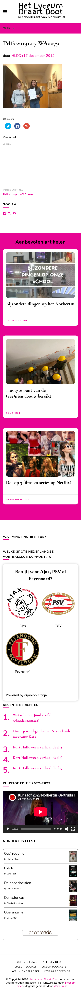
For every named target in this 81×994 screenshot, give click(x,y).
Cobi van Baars (13, 888)
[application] (40, 812)
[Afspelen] (8, 829)
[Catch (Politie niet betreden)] (73, 876)
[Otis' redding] (73, 861)
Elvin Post (11, 873)
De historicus (14, 897)
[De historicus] (73, 905)
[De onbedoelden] (73, 891)
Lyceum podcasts (53, 966)
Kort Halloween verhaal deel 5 (37, 768)
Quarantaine (13, 912)
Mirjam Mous (13, 859)
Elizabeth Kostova (15, 903)
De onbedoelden (17, 883)
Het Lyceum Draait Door (40, 8)
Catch (8, 868)
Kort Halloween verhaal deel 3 (37, 747)
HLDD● (17, 55)
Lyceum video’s (52, 962)
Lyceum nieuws (26, 962)
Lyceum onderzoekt (25, 971)
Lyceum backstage (57, 971)
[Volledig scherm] (73, 829)
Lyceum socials (26, 966)
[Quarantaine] (73, 920)
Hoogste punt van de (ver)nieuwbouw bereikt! (29, 393)
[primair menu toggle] (5, 11)
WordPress (60, 986)
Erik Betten (12, 918)
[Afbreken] (67, 829)
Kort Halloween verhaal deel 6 (37, 757)
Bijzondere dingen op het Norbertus (40, 304)
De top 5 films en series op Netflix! (38, 482)
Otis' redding (14, 853)
